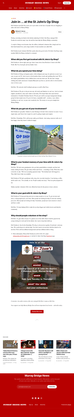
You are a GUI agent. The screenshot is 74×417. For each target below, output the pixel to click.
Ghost (69, 404)
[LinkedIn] (35, 398)
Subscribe (67, 3)
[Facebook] (32, 398)
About (15, 8)
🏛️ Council (29, 8)
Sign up (31, 404)
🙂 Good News (37, 8)
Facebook (49, 236)
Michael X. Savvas (20, 31)
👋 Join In (13, 18)
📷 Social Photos (48, 8)
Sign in (59, 3)
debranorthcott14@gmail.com (21, 236)
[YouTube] (38, 398)
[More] (64, 8)
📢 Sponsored (58, 8)
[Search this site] (3, 3)
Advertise (21, 8)
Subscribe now (37, 311)
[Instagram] (41, 398)
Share (59, 32)
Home (10, 8)
